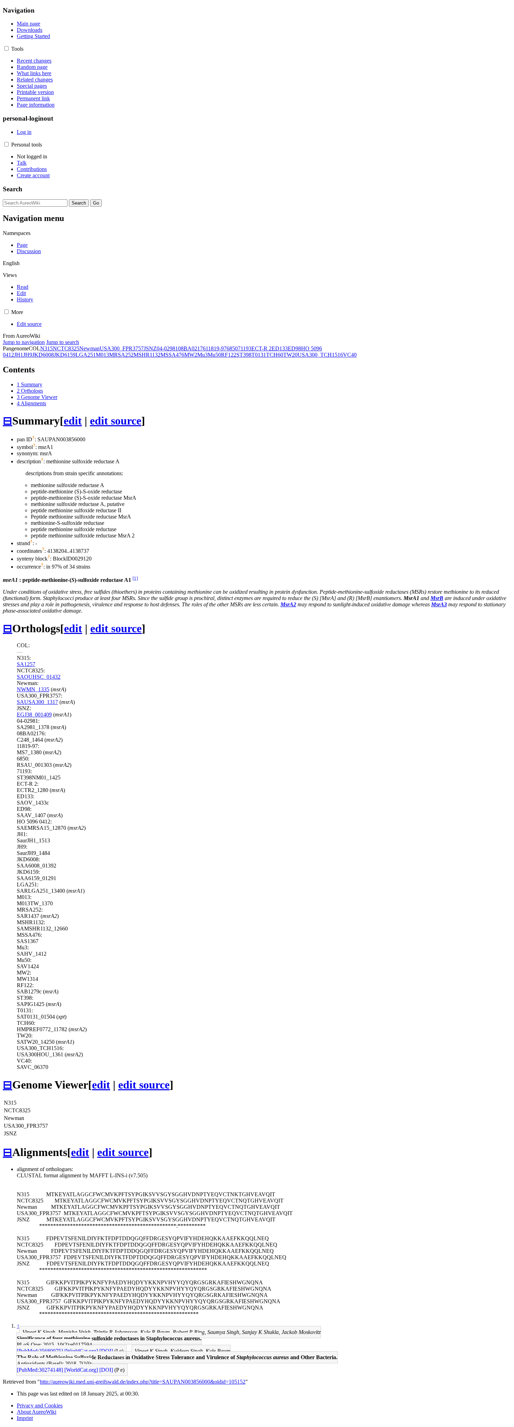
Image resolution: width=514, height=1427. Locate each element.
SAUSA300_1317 (37, 702)
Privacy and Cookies (40, 1405)
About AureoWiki (36, 1412)
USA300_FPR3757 (122, 348)
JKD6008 (43, 355)
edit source (115, 420)
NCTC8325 (66, 348)
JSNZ (150, 348)
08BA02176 (192, 348)
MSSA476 (172, 355)
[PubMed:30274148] (40, 1370)
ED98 (294, 348)
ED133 (280, 348)
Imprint (25, 1418)
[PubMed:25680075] (40, 1351)
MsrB (436, 598)
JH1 (18, 355)
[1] (135, 578)
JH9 (27, 355)
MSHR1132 (147, 355)
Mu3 (202, 355)
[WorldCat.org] (81, 1351)
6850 (232, 348)
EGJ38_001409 (34, 715)
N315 (46, 348)
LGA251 (86, 355)
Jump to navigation (24, 342)
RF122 (228, 355)
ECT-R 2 (261, 348)
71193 (244, 348)
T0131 (258, 355)
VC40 (350, 355)
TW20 (290, 355)
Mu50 (214, 355)
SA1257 (26, 664)
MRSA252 (121, 355)
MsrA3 (439, 604)
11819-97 (216, 348)
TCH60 (274, 355)
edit (73, 420)
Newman (89, 348)
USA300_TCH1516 (320, 355)
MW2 (190, 355)
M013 (102, 355)
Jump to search (62, 342)
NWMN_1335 (33, 689)
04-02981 (167, 348)
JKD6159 (65, 355)
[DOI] (106, 1351)
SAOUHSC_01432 (38, 677)
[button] (6, 48)
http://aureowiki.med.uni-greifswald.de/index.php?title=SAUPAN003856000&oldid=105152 (142, 1382)
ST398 (243, 355)
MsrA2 (288, 604)
